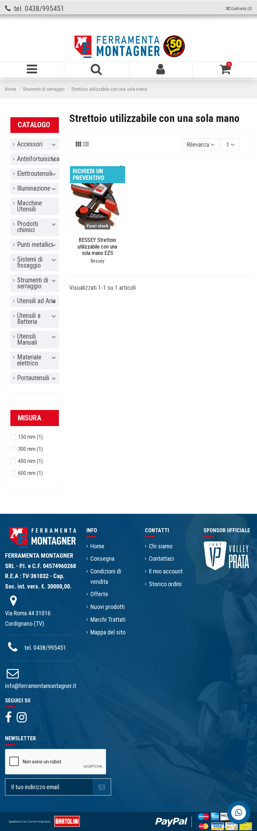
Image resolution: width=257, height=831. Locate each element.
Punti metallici (35, 245)
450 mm (30, 461)
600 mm (30, 473)
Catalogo (34, 125)
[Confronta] (91, 230)
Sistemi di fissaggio (29, 263)
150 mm (30, 436)
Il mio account (166, 571)
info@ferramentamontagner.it (40, 685)
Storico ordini (165, 583)
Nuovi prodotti (107, 606)
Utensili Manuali (27, 340)
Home (97, 546)
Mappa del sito (107, 632)
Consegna (102, 558)
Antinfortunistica (38, 159)
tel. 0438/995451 (45, 647)
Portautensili (33, 378)
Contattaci (161, 558)
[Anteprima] (103, 230)
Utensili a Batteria (28, 319)
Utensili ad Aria (36, 301)
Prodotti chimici (27, 227)
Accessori (29, 144)
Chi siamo (160, 546)
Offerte (99, 594)
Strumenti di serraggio (32, 283)
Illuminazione (33, 189)
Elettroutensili (34, 174)
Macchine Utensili (29, 206)
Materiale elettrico (29, 360)
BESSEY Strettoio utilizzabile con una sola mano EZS (97, 246)
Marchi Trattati (107, 619)
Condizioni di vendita (105, 576)
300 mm (30, 448)
